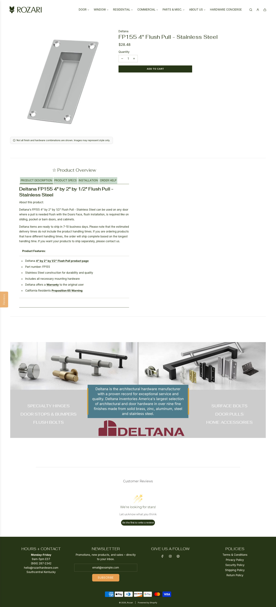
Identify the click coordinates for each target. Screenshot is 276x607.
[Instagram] (170, 556)
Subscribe (106, 577)
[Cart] (264, 9)
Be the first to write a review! (138, 522)
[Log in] (257, 9)
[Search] (250, 9)
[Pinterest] (178, 556)
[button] (36, 180)
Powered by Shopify (147, 602)
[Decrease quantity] (122, 58)
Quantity (124, 51)
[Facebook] (162, 556)
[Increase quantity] (134, 58)
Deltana (123, 31)
